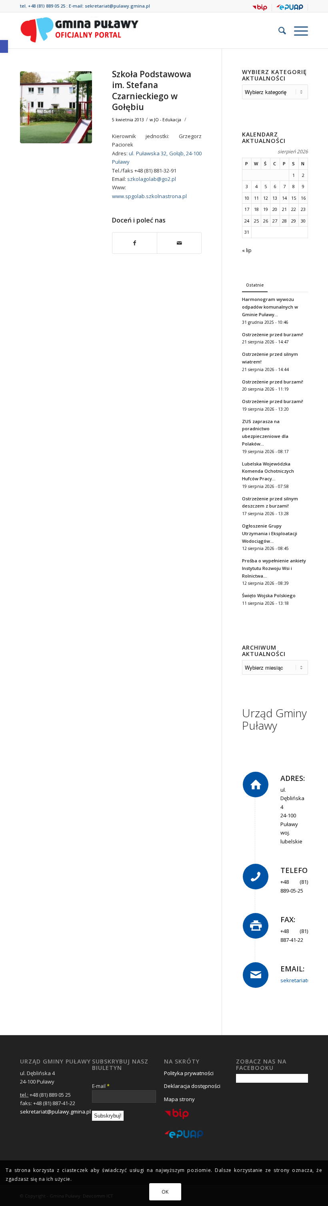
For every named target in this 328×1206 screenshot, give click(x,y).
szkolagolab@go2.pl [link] (151, 179)
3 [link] (247, 186)
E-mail (101, 1086)
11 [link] (256, 198)
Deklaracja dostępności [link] (192, 1086)
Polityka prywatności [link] (189, 1073)
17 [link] (246, 209)
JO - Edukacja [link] (167, 119)
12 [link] (265, 198)
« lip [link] (247, 250)
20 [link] (274, 209)
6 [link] (275, 186)
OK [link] (165, 1191)
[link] (4, 46)
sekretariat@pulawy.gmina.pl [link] (117, 6)
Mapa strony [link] (179, 1099)
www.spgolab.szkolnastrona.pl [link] (149, 196)
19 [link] (265, 209)
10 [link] (246, 198)
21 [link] (284, 209)
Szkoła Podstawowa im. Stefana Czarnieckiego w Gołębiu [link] (151, 90)
